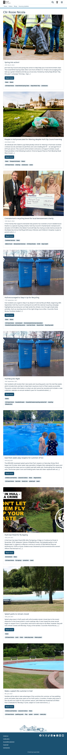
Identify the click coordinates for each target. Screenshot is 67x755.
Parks (21, 637)
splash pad (32, 481)
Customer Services (10, 240)
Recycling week (49, 325)
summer (36, 714)
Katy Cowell (45, 244)
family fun (24, 481)
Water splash (38, 637)
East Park (17, 481)
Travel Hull (5, 745)
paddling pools (19, 714)
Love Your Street (31, 325)
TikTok (49, 735)
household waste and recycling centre (15, 325)
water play (43, 714)
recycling (50, 402)
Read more (9, 78)
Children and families (11, 477)
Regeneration (37, 477)
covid (16, 637)
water (38, 481)
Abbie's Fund (8, 244)
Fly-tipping (18, 560)
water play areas (29, 637)
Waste (11, 82)
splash (30, 714)
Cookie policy (6, 739)
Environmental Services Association (33, 323)
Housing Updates (24, 6)
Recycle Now (40, 325)
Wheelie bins (8, 404)
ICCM (38, 244)
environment (18, 323)
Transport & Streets (15, 161)
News (5, 6)
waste (31, 165)
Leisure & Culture (22, 477)
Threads (57, 735)
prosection (26, 560)
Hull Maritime (6, 747)
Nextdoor (54, 735)
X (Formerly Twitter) (43, 735)
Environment (8, 557)
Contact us (5, 736)
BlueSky (60, 735)
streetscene (45, 85)
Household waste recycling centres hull (36, 402)
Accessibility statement (8, 742)
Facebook (40, 735)
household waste (19, 402)
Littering (17, 165)
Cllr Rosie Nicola (9, 85)
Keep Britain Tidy (35, 85)
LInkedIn (52, 735)
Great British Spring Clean (22, 85)
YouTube (63, 735)
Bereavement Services (19, 244)
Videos (10, 6)
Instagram (46, 735)
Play (26, 714)
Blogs (15, 6)
